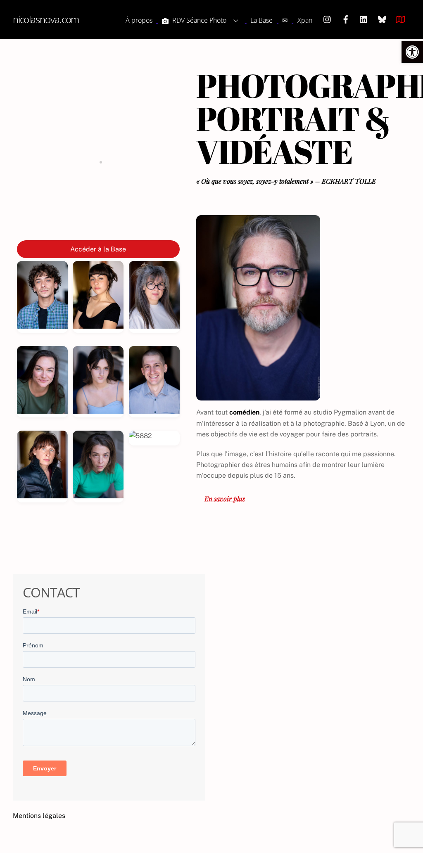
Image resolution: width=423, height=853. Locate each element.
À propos (139, 20)
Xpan (304, 20)
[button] (412, 52)
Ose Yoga (98, 221)
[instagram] (327, 18)
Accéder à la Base (98, 249)
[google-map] (400, 18)
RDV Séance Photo (198, 20)
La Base (261, 20)
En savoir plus (224, 498)
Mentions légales (39, 816)
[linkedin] (364, 18)
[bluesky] (382, 18)
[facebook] (345, 18)
